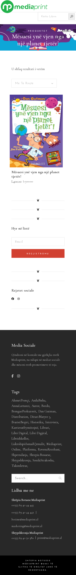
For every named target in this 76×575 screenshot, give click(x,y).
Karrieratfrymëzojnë (24, 428)
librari (44, 428)
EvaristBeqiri (19, 422)
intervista (51, 422)
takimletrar (19, 466)
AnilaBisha (38, 400)
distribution (19, 417)
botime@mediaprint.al (24, 519)
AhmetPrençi (20, 400)
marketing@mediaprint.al (26, 526)
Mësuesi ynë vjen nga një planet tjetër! (35, 174)
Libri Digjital (38, 433)
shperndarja (19, 455)
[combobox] (34, 83)
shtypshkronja (21, 460)
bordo (45, 406)
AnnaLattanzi (20, 406)
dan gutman (47, 411)
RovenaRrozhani (49, 449)
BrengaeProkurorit (23, 411)
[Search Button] (71, 16)
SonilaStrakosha (43, 460)
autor (35, 406)
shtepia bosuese (40, 455)
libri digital (19, 433)
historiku (36, 422)
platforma (29, 449)
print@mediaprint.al (49, 538)
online (16, 449)
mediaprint (53, 444)
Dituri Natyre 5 (40, 417)
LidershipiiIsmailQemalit (27, 444)
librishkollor (19, 438)
